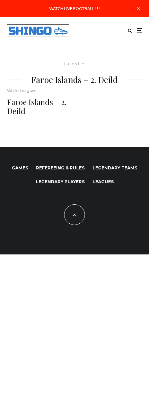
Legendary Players (60, 181)
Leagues (103, 181)
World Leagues (21, 90)
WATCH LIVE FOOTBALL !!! (74, 8)
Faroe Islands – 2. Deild (37, 106)
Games (20, 167)
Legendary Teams (115, 167)
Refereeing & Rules (60, 167)
